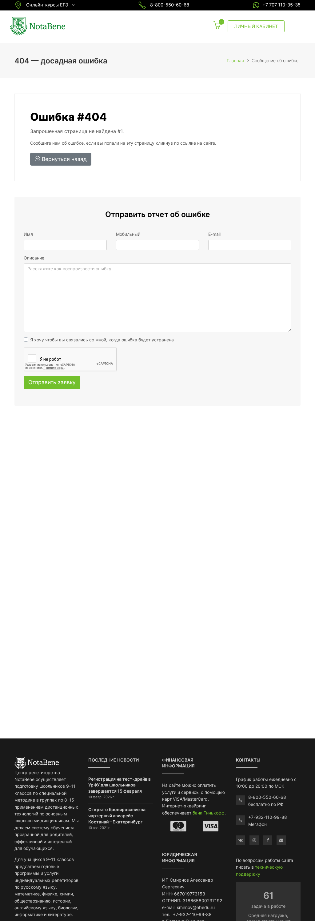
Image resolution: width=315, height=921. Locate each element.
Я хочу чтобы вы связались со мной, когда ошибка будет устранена (102, 339)
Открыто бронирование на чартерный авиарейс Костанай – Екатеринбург (117, 815)
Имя (28, 234)
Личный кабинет (256, 26)
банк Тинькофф (209, 812)
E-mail (214, 234)
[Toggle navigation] (296, 26)
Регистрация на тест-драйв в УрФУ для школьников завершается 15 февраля (119, 785)
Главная (235, 60)
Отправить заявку (52, 382)
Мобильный (128, 234)
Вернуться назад (63, 159)
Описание (34, 257)
